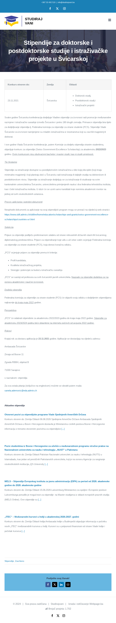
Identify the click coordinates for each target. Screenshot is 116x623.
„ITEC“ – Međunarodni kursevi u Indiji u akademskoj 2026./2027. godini (42, 516)
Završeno (19, 561)
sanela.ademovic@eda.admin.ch (21, 390)
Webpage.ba (96, 604)
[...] (62, 429)
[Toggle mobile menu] (109, 20)
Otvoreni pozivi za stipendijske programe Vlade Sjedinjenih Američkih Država (45, 414)
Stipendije (9, 561)
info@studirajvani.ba (66, 2)
